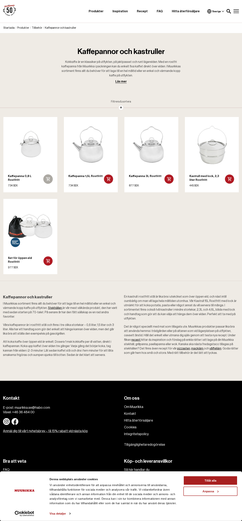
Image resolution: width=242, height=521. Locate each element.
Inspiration (120, 11)
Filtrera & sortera (121, 101)
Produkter (96, 11)
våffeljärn (215, 348)
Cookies (130, 427)
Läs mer (121, 81)
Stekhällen (55, 307)
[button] (228, 11)
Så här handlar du (136, 469)
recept (136, 339)
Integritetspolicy (136, 434)
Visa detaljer (58, 513)
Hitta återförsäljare (186, 11)
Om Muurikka (133, 407)
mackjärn (197, 348)
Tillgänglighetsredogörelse (144, 444)
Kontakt (130, 413)
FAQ (160, 11)
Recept (142, 11)
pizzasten (183, 348)
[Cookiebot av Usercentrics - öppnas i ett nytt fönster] (24, 513)
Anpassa (208, 491)
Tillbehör (37, 28)
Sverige (216, 11)
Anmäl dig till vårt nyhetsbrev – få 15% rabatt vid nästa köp (45, 431)
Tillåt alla (210, 480)
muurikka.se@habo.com (32, 407)
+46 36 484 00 (23, 412)
